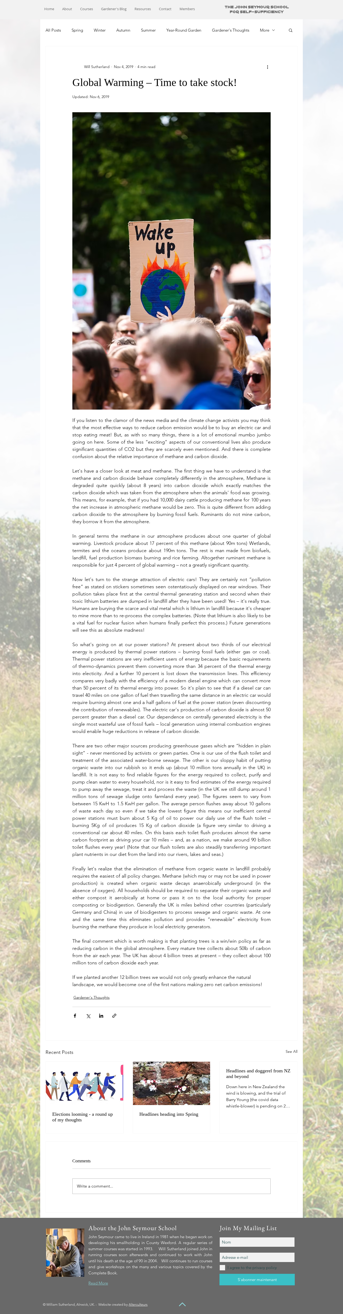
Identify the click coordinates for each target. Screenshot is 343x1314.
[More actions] (267, 66)
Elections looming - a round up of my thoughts (82, 1116)
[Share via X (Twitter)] (88, 1015)
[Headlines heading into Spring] (171, 1083)
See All (291, 1051)
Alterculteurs (138, 1304)
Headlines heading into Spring (168, 1114)
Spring (77, 30)
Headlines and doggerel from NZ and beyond (258, 1073)
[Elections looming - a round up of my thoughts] (84, 1083)
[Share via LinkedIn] (101, 1015)
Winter (100, 30)
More (264, 30)
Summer (148, 30)
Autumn (123, 30)
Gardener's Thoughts (230, 30)
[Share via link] (114, 1015)
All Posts (53, 30)
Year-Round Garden (183, 30)
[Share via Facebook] (74, 1015)
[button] (290, 30)
